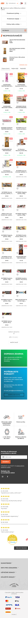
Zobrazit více (23, 64)
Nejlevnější (14, 68)
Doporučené (5, 68)
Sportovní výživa (8, 8)
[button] (3, 81)
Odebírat (5, 461)
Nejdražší (23, 68)
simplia (14, 614)
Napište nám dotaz (14, 394)
